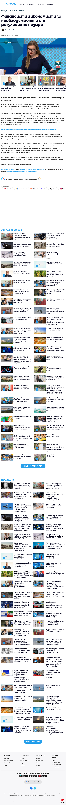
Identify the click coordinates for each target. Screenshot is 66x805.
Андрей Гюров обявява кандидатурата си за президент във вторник (21, 387)
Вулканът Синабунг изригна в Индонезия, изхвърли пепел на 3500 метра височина (55, 720)
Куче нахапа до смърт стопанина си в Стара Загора (53, 368)
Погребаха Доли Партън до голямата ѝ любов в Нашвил (23, 650)
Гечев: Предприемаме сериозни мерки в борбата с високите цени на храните (29, 129)
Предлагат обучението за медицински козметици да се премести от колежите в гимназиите (22, 437)
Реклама (6, 793)
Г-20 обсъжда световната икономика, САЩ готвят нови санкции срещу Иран (54, 730)
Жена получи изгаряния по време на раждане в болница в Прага (23, 536)
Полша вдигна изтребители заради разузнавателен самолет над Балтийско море (22, 507)
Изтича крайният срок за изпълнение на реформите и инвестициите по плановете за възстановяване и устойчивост (23, 676)
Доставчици (45, 793)
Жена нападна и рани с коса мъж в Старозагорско (22, 318)
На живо (50, 4)
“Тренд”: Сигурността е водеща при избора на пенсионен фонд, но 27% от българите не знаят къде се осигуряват (22, 359)
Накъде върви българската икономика (22, 417)
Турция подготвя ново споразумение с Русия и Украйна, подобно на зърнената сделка (55, 545)
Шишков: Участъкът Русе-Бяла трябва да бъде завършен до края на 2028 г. (55, 348)
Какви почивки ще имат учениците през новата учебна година (21, 291)
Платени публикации (51, 795)
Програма (31, 4)
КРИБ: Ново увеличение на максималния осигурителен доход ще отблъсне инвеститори (22, 331)
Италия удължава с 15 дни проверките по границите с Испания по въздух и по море (55, 339)
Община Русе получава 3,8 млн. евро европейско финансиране (21, 282)
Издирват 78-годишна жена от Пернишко (55, 299)
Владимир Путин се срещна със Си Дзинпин (55, 573)
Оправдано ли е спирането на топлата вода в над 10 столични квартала (22, 310)
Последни (6, 758)
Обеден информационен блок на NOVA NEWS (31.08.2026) (54, 614)
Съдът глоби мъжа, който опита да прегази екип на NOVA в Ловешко (21, 348)
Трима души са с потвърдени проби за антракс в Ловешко (20, 253)
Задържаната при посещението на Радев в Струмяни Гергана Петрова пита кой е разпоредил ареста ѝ (55, 447)
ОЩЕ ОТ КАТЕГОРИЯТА (33, 466)
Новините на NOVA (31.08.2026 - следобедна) (53, 564)
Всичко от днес (8, 760)
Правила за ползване (29, 795)
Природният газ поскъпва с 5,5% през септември (22, 367)
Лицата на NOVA (24, 760)
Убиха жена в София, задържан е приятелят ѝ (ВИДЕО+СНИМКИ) (21, 445)
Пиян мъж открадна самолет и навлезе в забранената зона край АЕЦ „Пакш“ (55, 311)
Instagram (23, 169)
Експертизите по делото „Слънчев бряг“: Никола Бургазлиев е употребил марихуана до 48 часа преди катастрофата (55, 321)
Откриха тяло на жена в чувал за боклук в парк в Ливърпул (55, 517)
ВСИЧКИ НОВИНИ (33, 741)
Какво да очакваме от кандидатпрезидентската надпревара (22, 456)
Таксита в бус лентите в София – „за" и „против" (54, 435)
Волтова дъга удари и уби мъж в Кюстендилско (54, 329)
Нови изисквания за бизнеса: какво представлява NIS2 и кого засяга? (54, 527)
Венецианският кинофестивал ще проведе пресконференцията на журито (55, 674)
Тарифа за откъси (37, 793)
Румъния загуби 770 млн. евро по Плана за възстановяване (55, 622)
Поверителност (13, 795)
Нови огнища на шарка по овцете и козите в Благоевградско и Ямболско (22, 377)
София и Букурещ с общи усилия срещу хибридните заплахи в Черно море (23, 604)
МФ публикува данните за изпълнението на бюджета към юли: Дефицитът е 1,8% (55, 244)
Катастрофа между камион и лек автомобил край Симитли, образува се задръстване (55, 283)
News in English (56, 767)
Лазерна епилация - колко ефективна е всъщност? (53, 505)
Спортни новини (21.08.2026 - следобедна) (52, 556)
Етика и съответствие (40, 795)
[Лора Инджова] (3, 29)
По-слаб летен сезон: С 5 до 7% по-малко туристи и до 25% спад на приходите (55, 427)
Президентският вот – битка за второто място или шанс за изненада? (21, 399)
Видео (5, 765)
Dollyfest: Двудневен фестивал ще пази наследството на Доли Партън (23, 486)
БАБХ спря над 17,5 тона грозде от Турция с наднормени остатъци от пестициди (54, 274)
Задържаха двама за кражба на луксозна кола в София (54, 357)
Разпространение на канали (26, 793)
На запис (40, 4)
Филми (38, 765)
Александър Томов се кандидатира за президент (22, 272)
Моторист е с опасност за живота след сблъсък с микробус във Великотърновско (55, 236)
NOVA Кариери (56, 764)
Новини (21, 4)
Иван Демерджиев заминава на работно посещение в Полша (55, 291)
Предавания (39, 760)
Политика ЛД (21, 795)
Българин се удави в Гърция (53, 686)
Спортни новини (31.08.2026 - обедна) (54, 708)
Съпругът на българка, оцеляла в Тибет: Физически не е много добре (23, 595)
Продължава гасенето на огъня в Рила (54, 455)
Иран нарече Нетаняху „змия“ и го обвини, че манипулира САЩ (23, 613)
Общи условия (58, 793)
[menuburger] (2, 4)
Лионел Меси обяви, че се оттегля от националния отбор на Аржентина (23, 495)
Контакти (51, 793)
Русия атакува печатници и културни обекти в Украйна (23, 659)
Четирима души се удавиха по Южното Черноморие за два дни (55, 408)
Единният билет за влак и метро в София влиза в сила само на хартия (55, 377)
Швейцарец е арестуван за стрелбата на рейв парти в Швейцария (54, 604)
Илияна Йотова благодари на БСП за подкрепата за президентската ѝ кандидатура (54, 419)
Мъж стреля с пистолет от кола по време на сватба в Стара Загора (22, 300)
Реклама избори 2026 (13, 793)
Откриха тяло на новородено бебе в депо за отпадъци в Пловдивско (22, 244)
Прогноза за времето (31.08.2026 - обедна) (23, 718)
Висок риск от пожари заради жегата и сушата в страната (55, 399)
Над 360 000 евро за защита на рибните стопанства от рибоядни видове (21, 236)
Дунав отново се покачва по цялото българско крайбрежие (22, 408)
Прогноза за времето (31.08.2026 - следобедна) (54, 262)
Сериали (38, 763)
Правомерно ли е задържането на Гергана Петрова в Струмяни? (21, 427)
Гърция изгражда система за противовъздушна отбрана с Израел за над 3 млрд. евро (21, 340)
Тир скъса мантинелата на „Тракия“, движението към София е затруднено (22, 263)
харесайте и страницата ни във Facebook (21, 171)
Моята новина (8, 763)
